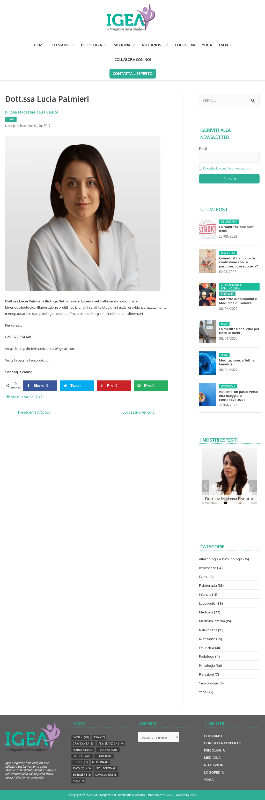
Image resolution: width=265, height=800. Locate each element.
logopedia (82, 755)
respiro (80, 762)
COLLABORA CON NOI (132, 59)
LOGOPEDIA (185, 45)
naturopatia (106, 768)
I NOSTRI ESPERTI (219, 440)
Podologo (206, 656)
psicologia (82, 768)
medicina (100, 762)
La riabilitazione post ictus (236, 229)
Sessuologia (209, 683)
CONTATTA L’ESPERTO (222, 743)
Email (203, 149)
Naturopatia (208, 630)
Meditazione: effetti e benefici (236, 362)
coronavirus (106, 774)
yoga (99, 737)
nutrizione (83, 749)
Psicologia (207, 665)
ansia (78, 780)
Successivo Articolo (140, 412)
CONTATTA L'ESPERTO (133, 73)
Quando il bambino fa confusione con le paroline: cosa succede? (238, 262)
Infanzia (205, 594)
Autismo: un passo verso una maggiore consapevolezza (238, 396)
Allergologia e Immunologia (231, 287)
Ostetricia (206, 648)
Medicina (227, 293)
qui (47, 360)
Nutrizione (207, 639)
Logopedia (228, 252)
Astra (193, 795)
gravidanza (83, 743)
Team (10, 119)
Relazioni (206, 674)
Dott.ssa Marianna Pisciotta (229, 498)
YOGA (207, 45)
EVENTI (225, 45)
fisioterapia (108, 749)
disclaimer (23, 777)
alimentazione (111, 743)
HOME (39, 45)
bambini (81, 737)
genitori (104, 755)
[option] (229, 476)
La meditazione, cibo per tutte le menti (239, 331)
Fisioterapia (229, 221)
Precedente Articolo (32, 412)
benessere (82, 774)
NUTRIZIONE (152, 45)
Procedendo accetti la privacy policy (226, 168)
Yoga (224, 323)
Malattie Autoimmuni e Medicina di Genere (238, 301)
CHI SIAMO (60, 45)
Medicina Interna (212, 621)
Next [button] (253, 486)
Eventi (204, 577)
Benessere (207, 568)
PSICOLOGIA (91, 45)
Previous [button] (205, 486)
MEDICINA (122, 45)
